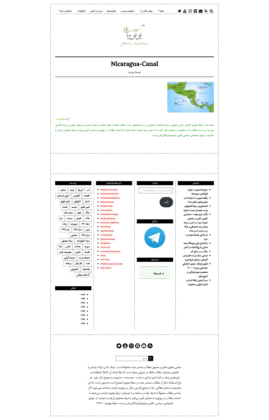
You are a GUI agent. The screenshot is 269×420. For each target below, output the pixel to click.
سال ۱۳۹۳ (77, 230)
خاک (87, 218)
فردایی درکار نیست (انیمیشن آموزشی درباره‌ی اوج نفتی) (195, 258)
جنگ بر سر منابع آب (199, 252)
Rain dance (105, 268)
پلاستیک (86, 269)
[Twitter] (179, 11)
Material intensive (109, 194)
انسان (87, 201)
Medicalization (107, 219)
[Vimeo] (195, 11)
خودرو (79, 218)
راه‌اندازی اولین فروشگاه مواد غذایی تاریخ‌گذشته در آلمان (195, 245)
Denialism (105, 227)
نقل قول (78, 263)
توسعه (74, 207)
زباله (65, 224)
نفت (88, 263)
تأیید (166, 202)
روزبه (131, 72)
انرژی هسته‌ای (63, 196)
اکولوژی (77, 201)
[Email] (200, 11)
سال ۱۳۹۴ (65, 230)
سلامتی (74, 235)
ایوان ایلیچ (65, 201)
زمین (88, 230)
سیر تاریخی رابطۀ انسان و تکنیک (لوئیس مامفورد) (197, 282)
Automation (106, 210)
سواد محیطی (67, 241)
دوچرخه (74, 224)
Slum (103, 256)
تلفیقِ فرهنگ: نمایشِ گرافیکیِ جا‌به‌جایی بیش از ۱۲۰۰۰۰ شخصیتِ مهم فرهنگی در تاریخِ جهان (195, 270)
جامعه (65, 207)
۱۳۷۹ (83, 295)
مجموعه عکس (65, 252)
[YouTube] (184, 11)
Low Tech (105, 260)
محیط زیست (84, 258)
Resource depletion (109, 223)
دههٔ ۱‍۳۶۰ (85, 224)
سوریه (87, 247)
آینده (72, 190)
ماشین (78, 252)
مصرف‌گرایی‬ (69, 258)
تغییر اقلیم (85, 207)
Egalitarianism (107, 239)
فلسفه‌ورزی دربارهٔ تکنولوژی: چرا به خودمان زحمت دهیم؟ (196, 208)
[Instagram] (190, 11)
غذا (60, 247)
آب (88, 190)
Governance (106, 235)
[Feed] (206, 11)
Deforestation (107, 202)
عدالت (77, 247)
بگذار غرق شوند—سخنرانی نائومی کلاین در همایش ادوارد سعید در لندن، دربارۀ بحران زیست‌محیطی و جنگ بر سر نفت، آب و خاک (196, 222)
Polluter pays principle (111, 264)
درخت (69, 218)
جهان (79, 213)
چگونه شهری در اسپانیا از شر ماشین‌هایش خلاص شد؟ (196, 200)
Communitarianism (110, 252)
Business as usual (108, 190)
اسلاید (63, 190)
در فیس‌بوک (155, 259)
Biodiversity (106, 206)
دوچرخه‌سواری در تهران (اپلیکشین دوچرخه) (198, 192)
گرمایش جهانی (83, 275)
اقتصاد (87, 196)
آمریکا (80, 190)
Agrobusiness (107, 231)
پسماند (68, 263)
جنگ (87, 213)
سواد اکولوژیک (83, 241)
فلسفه (87, 252)
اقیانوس (76, 196)
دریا (61, 218)
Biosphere (105, 243)
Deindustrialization (110, 198)
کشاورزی (74, 269)
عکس (68, 247)
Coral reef (105, 247)
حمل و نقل (68, 213)
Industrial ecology (109, 214)
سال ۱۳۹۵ (85, 235)
